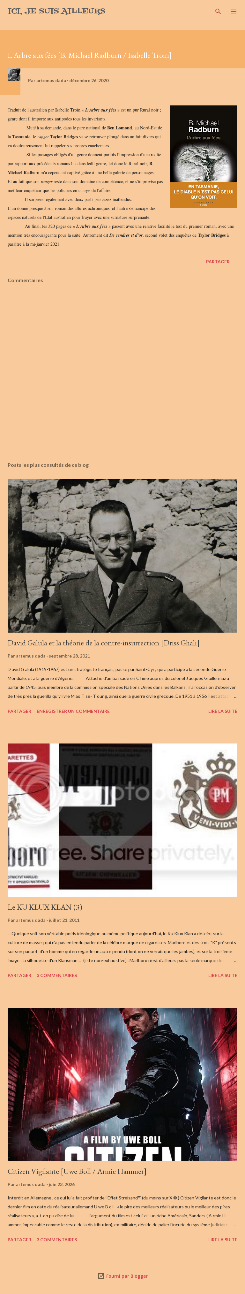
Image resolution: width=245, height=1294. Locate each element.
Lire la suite (222, 711)
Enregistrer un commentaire (73, 711)
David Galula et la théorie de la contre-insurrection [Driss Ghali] (104, 643)
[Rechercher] (218, 11)
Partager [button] (218, 261)
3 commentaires (57, 975)
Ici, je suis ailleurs (57, 11)
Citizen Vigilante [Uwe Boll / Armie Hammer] (77, 1171)
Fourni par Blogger (126, 1276)
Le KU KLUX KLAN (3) (45, 907)
